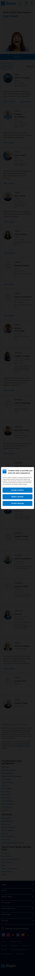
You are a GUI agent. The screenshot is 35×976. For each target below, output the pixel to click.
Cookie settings (17, 503)
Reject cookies (17, 497)
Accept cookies (17, 490)
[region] (17, 488)
